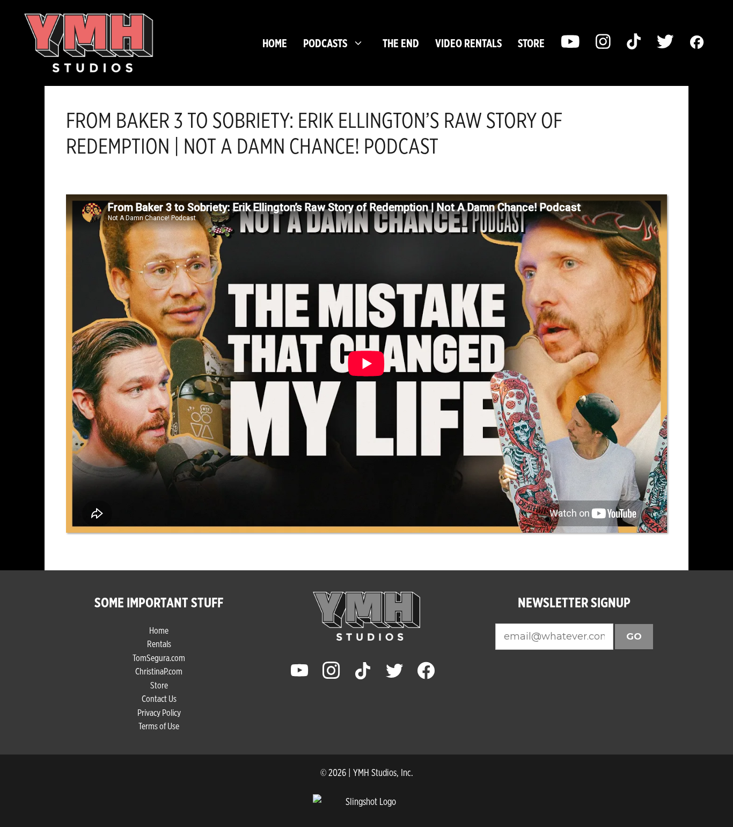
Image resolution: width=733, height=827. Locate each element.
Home (274, 42)
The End (401, 42)
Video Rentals (468, 42)
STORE (531, 42)
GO (634, 636)
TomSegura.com (159, 657)
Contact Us (159, 698)
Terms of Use (158, 726)
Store (159, 685)
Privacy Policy (159, 712)
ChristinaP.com (158, 671)
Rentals (159, 643)
